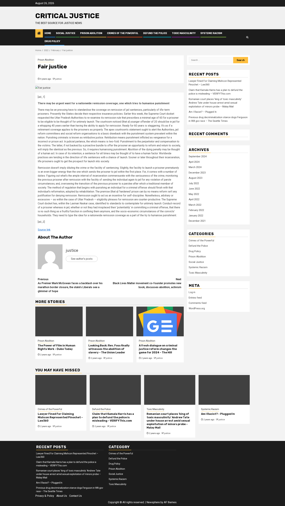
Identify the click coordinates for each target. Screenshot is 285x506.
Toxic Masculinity (184, 33)
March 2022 (195, 204)
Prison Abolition (91, 33)
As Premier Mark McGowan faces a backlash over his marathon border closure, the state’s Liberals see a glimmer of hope (70, 285)
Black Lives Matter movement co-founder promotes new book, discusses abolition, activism (147, 283)
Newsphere (153, 502)
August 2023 (195, 177)
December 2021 (197, 220)
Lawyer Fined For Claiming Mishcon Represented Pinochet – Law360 (60, 417)
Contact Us (75, 495)
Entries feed (195, 297)
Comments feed (197, 302)
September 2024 (197, 156)
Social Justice (65, 33)
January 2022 (196, 215)
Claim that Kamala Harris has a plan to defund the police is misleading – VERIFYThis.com (113, 417)
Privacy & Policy (44, 495)
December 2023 (197, 172)
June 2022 (194, 188)
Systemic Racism (211, 33)
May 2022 (194, 194)
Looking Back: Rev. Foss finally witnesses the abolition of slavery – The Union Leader (109, 349)
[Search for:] (211, 60)
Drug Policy (52, 41)
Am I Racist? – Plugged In (203, 111)
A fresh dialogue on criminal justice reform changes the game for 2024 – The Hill (158, 349)
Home (48, 33)
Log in (192, 292)
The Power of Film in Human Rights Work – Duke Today (56, 347)
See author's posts (82, 258)
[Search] (247, 37)
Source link (44, 229)
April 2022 (194, 199)
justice (58, 79)
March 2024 (195, 167)
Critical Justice (67, 16)
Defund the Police (155, 33)
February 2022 (196, 210)
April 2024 (194, 161)
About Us (61, 495)
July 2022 (194, 183)
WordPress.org (197, 308)
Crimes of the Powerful (122, 33)
